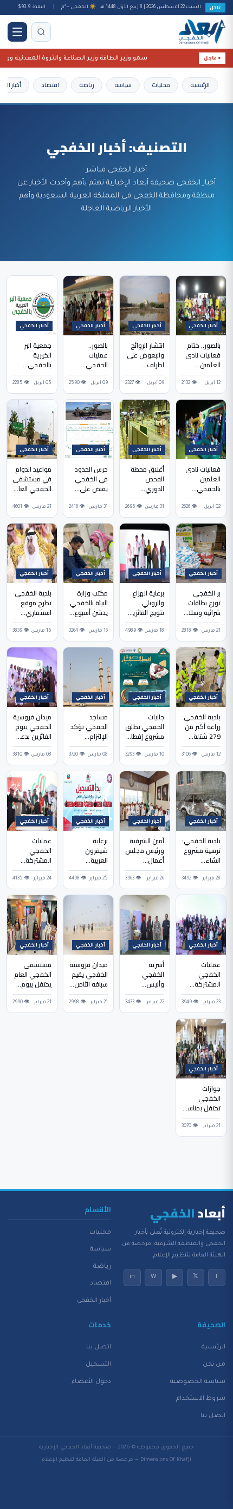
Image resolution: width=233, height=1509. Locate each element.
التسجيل (98, 1364)
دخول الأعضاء (91, 1382)
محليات (161, 85)
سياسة (123, 85)
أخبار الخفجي (94, 1301)
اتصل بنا (212, 1416)
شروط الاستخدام (200, 1398)
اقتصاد (50, 85)
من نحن (214, 1364)
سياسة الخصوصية (197, 1382)
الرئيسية (200, 85)
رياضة (86, 85)
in (132, 1277)
